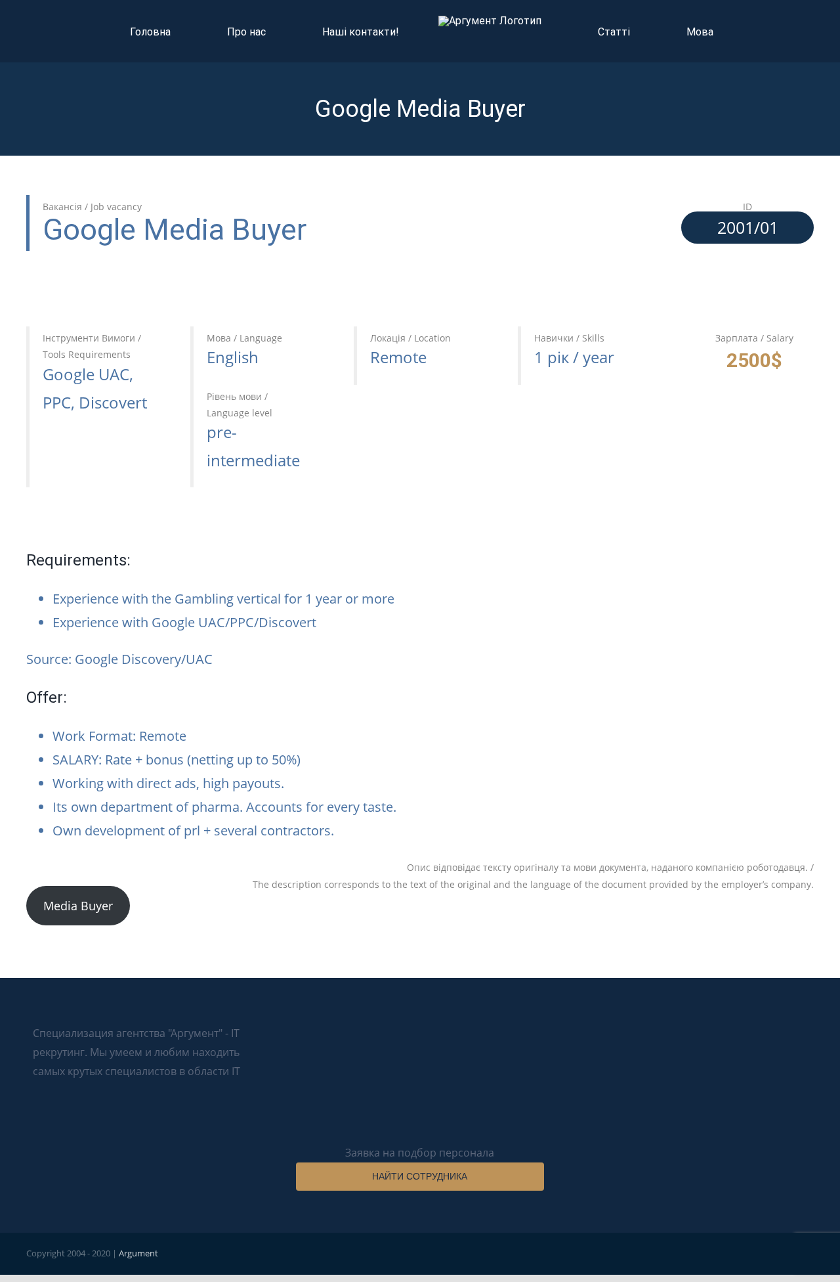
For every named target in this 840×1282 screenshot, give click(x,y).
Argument (138, 1253)
